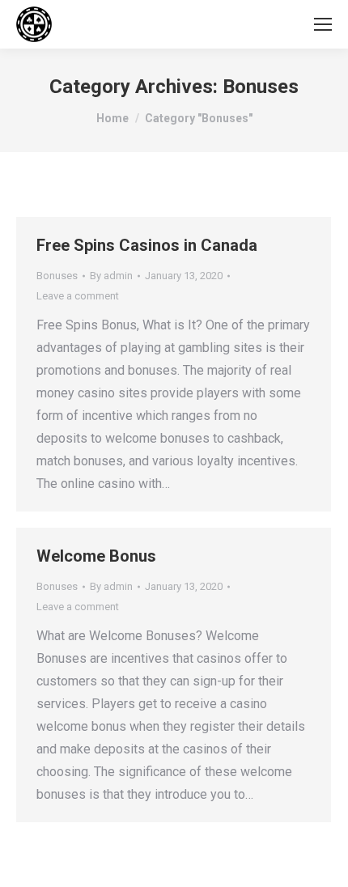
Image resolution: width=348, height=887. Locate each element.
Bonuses (57, 275)
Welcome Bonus (96, 556)
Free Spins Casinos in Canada (146, 245)
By (111, 275)
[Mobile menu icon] (323, 24)
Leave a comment (77, 296)
